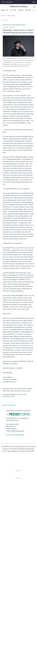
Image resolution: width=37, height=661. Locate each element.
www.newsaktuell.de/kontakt (15, 435)
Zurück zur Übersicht (9, 405)
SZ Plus (13, 10)
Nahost (21, 10)
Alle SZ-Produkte (7, 2)
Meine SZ (4, 10)
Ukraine (28, 10)
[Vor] (34, 10)
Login (34, 2)
